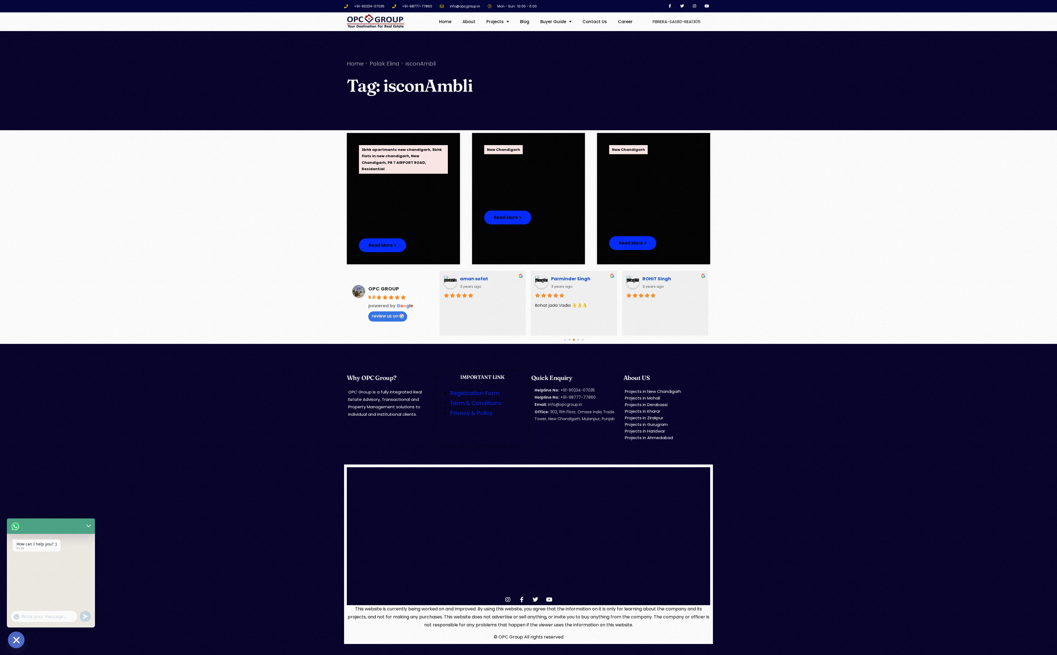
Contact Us (594, 22)
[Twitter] (682, 6)
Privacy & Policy (471, 413)
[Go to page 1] (569, 340)
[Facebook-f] (670, 6)
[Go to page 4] (583, 340)
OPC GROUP (383, 288)
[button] (382, 245)
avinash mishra (478, 279)
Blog (524, 22)
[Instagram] (694, 6)
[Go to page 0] (565, 339)
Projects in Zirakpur (644, 418)
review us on (385, 316)
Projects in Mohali (642, 398)
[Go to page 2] (574, 340)
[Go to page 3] (578, 340)
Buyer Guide (553, 22)
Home (445, 22)
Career (625, 22)
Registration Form (475, 393)
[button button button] (632, 243)
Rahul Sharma (659, 279)
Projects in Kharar (642, 411)
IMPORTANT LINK (482, 377)
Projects (495, 22)
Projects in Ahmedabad (649, 438)
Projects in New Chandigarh (653, 391)
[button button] (507, 217)
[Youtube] (707, 6)
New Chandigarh (503, 149)
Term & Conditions (476, 403)
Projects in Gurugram (646, 424)
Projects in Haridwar (645, 431)
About (468, 22)
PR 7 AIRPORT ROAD (406, 162)
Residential (373, 169)
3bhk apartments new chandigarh (396, 149)
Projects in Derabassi (646, 404)
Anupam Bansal (570, 279)
